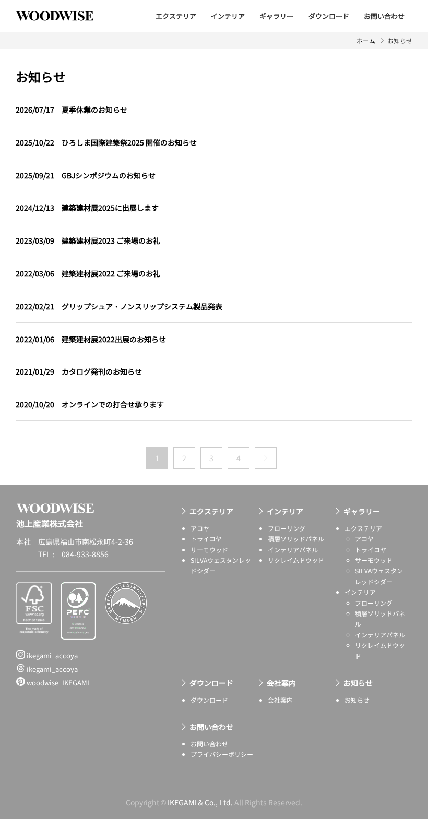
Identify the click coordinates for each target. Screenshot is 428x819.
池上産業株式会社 (63, 15)
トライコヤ (206, 538)
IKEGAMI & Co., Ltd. (200, 802)
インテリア (228, 16)
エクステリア (176, 16)
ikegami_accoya (51, 655)
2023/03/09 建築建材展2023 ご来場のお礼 (88, 240)
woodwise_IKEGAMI (57, 683)
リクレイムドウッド (296, 560)
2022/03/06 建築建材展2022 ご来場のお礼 (88, 273)
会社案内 (281, 683)
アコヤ (200, 528)
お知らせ (358, 683)
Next (266, 458)
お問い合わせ (384, 16)
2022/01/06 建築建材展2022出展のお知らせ (91, 339)
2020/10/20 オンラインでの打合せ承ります (90, 404)
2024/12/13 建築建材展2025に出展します (87, 207)
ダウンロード (328, 16)
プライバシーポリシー (222, 754)
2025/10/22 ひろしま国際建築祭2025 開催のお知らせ (106, 142)
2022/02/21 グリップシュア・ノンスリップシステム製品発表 (119, 306)
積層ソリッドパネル (296, 538)
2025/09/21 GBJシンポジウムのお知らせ (86, 175)
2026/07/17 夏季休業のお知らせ (71, 109)
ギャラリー (276, 16)
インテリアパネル (293, 549)
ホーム (365, 40)
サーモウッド (209, 549)
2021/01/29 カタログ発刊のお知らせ (79, 371)
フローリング (286, 528)
